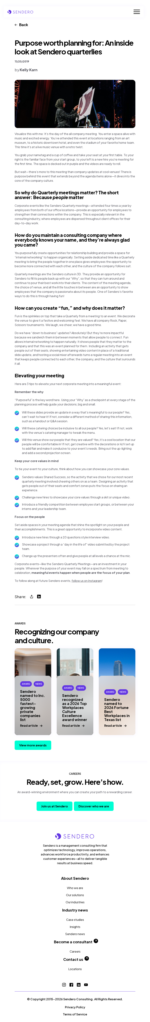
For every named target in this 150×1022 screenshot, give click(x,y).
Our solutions (75, 895)
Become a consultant (73, 942)
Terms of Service (75, 1014)
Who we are (75, 888)
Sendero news (75, 934)
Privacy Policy (75, 1007)
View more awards (33, 745)
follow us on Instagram (87, 581)
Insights (75, 927)
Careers (75, 951)
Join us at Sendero (54, 806)
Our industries (75, 902)
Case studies (75, 920)
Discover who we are (93, 806)
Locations (75, 969)
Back (23, 24)
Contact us (73, 959)
